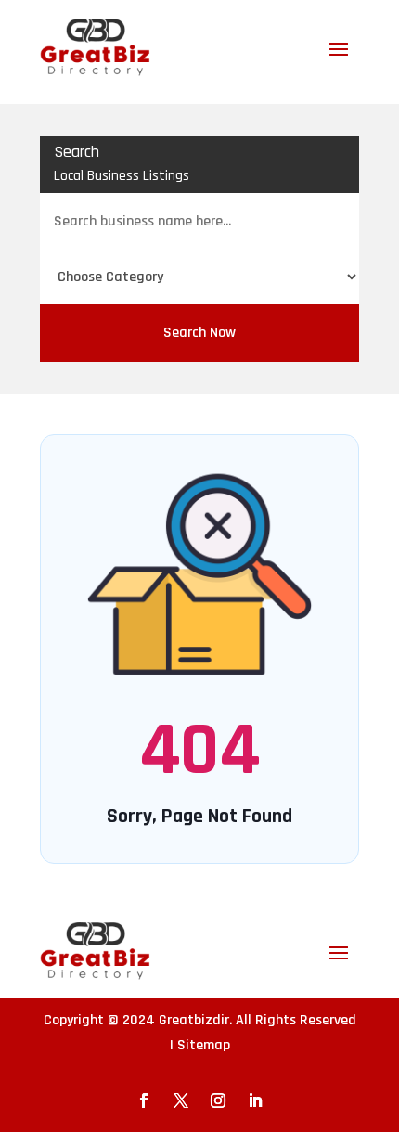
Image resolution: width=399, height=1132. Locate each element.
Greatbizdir (194, 1020)
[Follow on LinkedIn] (255, 1100)
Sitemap (203, 1045)
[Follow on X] (181, 1100)
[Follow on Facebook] (144, 1100)
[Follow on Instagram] (218, 1100)
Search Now (199, 332)
